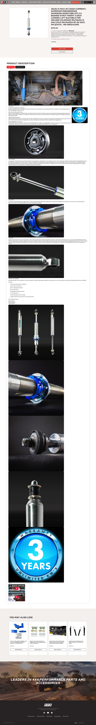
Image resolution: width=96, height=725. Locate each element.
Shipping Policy (57, 716)
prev (83, 618)
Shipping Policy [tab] (20, 67)
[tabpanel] (48, 336)
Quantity (53, 41)
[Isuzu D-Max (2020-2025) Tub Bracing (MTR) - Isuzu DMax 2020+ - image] (77, 631)
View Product (18, 649)
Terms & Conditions (40, 716)
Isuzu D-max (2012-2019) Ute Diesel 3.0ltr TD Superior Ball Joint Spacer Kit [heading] (38, 642)
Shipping (58, 39)
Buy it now (62, 51)
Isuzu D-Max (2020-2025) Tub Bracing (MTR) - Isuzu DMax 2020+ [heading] (76, 642)
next (86, 618)
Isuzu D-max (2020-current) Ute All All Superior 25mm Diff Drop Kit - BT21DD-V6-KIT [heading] (18, 642)
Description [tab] (11, 67)
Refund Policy (49, 716)
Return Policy (65, 716)
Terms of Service (31, 716)
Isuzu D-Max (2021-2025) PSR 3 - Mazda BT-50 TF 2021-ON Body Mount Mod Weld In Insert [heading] (57, 642)
